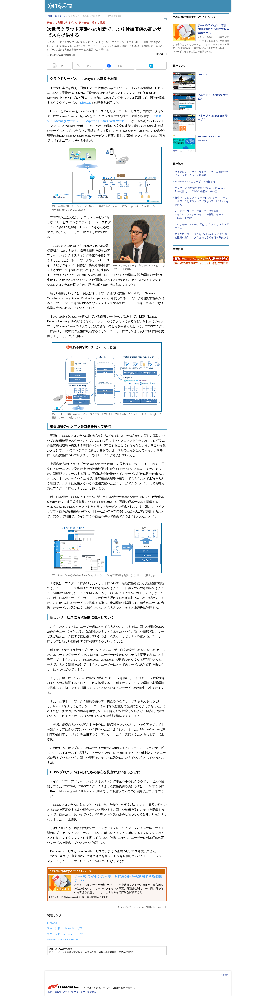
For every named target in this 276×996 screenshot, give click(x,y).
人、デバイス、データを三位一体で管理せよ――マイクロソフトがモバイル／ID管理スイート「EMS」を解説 (201, 214)
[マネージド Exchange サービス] (184, 101)
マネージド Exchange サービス (64, 928)
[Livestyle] (184, 81)
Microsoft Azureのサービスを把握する (195, 181)
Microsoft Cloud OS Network (62, 939)
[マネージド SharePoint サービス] (184, 122)
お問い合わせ (54, 991)
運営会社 (91, 991)
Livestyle (85, 102)
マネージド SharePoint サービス (106, 121)
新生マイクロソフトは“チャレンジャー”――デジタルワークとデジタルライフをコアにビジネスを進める (201, 201)
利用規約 (224, 975)
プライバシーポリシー (74, 991)
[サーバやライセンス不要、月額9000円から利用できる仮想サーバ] (184, 32)
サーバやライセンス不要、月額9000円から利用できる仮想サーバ (213, 29)
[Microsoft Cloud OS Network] (184, 143)
